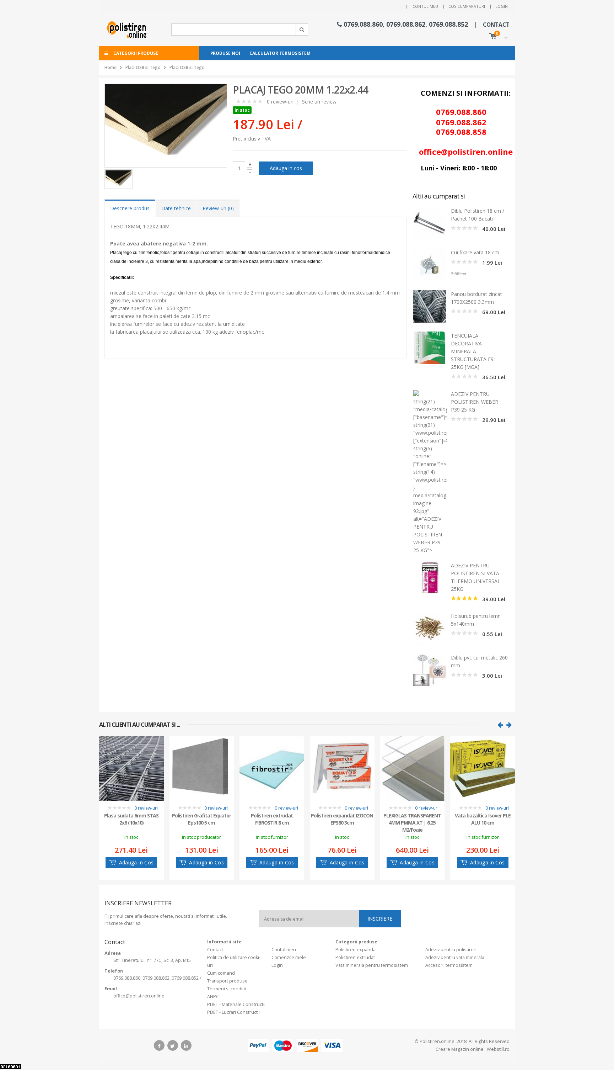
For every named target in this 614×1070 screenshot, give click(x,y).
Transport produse (227, 981)
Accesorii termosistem (449, 965)
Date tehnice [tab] (176, 208)
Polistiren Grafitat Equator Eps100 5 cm (201, 819)
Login (501, 6)
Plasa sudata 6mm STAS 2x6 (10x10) (131, 819)
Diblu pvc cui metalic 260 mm (479, 661)
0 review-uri (280, 101)
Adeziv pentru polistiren (450, 950)
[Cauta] (302, 29)
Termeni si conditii (226, 989)
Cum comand (221, 973)
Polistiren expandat (356, 950)
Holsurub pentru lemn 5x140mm (476, 620)
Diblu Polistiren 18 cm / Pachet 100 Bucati (477, 214)
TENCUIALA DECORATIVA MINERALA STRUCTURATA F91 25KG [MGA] (473, 351)
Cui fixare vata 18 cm (475, 252)
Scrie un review (319, 101)
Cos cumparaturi (466, 6)
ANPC (213, 997)
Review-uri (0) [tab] (218, 208)
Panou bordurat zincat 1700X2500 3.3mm (476, 298)
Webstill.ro (498, 1049)
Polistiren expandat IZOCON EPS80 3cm (342, 819)
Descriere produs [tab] (130, 208)
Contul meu (425, 6)
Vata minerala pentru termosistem (371, 965)
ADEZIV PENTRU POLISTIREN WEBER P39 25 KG (474, 402)
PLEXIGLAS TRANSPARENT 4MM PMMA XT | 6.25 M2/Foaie (412, 822)
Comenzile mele (288, 957)
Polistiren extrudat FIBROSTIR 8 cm (272, 819)
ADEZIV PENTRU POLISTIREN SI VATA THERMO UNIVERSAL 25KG (475, 577)
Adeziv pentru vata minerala (454, 957)
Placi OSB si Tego (143, 67)
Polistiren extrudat (355, 957)
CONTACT (496, 24)
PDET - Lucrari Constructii (233, 1012)
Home (110, 67)
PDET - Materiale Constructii (236, 1004)
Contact (215, 950)
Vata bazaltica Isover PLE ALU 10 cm (483, 819)
